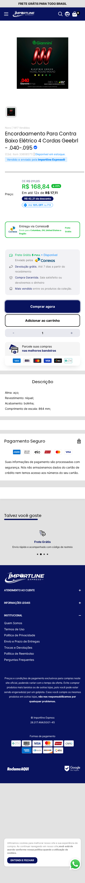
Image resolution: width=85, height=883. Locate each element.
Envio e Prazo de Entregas (22, 641)
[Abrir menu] (6, 14)
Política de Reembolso (19, 653)
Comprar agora (42, 306)
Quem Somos (13, 623)
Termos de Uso (14, 629)
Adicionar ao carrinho (42, 320)
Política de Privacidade (19, 635)
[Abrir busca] (60, 14)
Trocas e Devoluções (18, 647)
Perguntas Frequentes (19, 659)
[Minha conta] (67, 14)
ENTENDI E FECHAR (22, 860)
